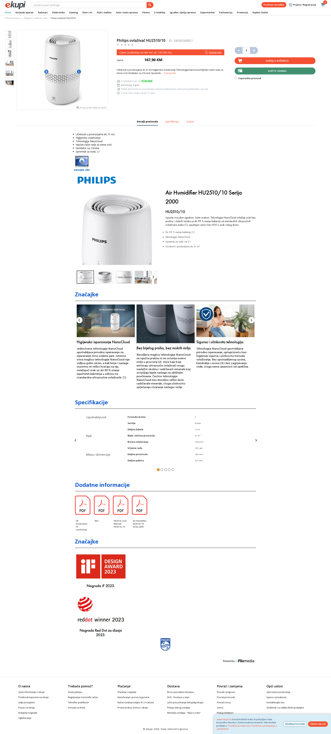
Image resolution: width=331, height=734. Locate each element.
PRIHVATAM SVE (318, 724)
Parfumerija (225, 12)
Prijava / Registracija (304, 4)
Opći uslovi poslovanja (278, 692)
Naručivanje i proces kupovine (133, 697)
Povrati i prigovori (226, 692)
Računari (43, 12)
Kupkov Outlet (260, 12)
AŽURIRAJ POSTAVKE (295, 724)
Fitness (146, 12)
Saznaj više (170, 73)
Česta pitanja (75, 692)
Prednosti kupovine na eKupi (33, 697)
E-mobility (159, 12)
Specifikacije (172, 121)
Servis (220, 707)
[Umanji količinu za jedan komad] (238, 50)
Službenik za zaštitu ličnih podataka (285, 707)
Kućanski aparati (25, 12)
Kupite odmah (277, 71)
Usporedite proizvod (249, 78)
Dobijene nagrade (27, 712)
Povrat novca (224, 702)
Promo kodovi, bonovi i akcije (133, 707)
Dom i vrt (87, 12)
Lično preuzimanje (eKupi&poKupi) (185, 702)
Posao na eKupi (26, 707)
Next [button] (251, 320)
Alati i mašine (104, 12)
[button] (81, 277)
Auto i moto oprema (127, 12)
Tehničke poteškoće (78, 702)
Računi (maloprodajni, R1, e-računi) (136, 702)
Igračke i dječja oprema (183, 12)
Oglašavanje (24, 717)
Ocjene (190, 121)
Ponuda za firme (76, 707)
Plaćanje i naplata (127, 692)
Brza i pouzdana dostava (180, 692)
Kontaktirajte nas (275, 702)
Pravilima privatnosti (238, 725)
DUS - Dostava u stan (178, 697)
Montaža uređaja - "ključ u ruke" (184, 712)
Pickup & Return (225, 712)
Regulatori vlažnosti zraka (35, 18)
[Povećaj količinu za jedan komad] (254, 50)
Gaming (73, 12)
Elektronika (58, 12)
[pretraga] (150, 5)
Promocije (242, 12)
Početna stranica (12, 18)
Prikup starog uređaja (178, 707)
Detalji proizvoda (147, 123)
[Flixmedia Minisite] (82, 163)
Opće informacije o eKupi (31, 692)
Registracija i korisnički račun (83, 697)
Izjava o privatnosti (276, 697)
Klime (8, 12)
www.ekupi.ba (224, 719)
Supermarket (207, 12)
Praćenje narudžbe (274, 4)
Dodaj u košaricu (277, 60)
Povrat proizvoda (226, 697)
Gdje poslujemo (26, 702)
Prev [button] (80, 320)
